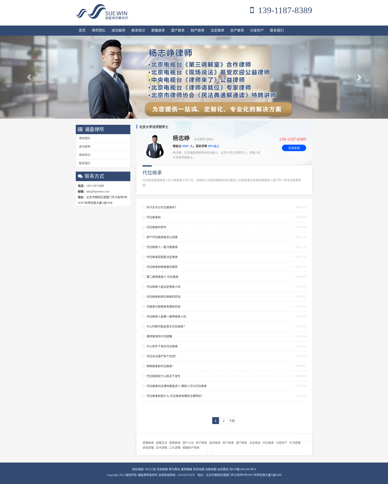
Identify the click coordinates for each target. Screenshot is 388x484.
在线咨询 (294, 148)
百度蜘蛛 (163, 469)
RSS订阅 (151, 469)
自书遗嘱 (161, 447)
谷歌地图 (211, 469)
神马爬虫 (175, 469)
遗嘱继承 (158, 30)
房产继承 (237, 30)
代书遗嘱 (294, 442)
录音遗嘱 (148, 447)
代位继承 (268, 442)
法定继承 (217, 30)
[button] (29, 77)
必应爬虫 (223, 469)
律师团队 (98, 30)
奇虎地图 (199, 469)
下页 (232, 420)
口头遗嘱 (174, 447)
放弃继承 (214, 442)
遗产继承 (178, 30)
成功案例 (118, 30)
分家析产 (257, 30)
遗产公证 (188, 442)
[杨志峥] (194, 77)
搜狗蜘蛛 (187, 469)
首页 (82, 30)
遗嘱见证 (161, 442)
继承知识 (138, 30)
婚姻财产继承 (190, 447)
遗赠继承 (174, 442)
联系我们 (277, 30)
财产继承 (198, 30)
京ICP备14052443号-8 (242, 469)
